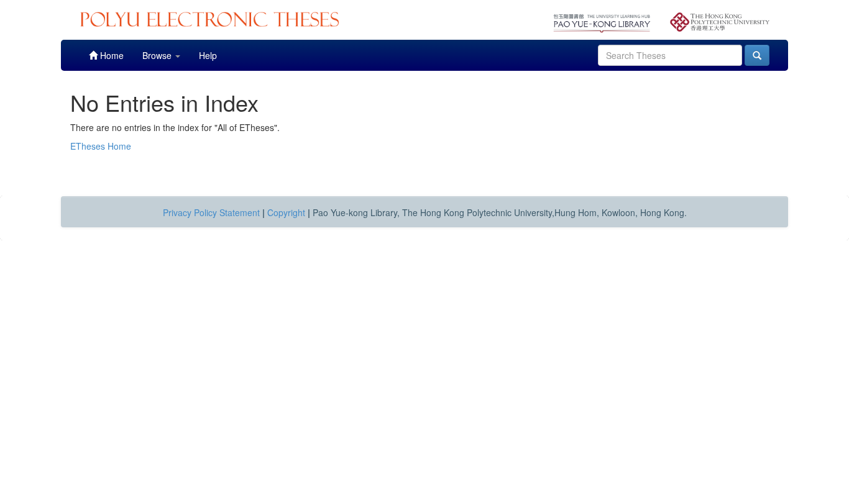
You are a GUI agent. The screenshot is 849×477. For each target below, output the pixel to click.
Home (111, 55)
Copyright (286, 212)
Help (208, 55)
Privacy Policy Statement (211, 212)
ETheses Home (100, 146)
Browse (158, 55)
